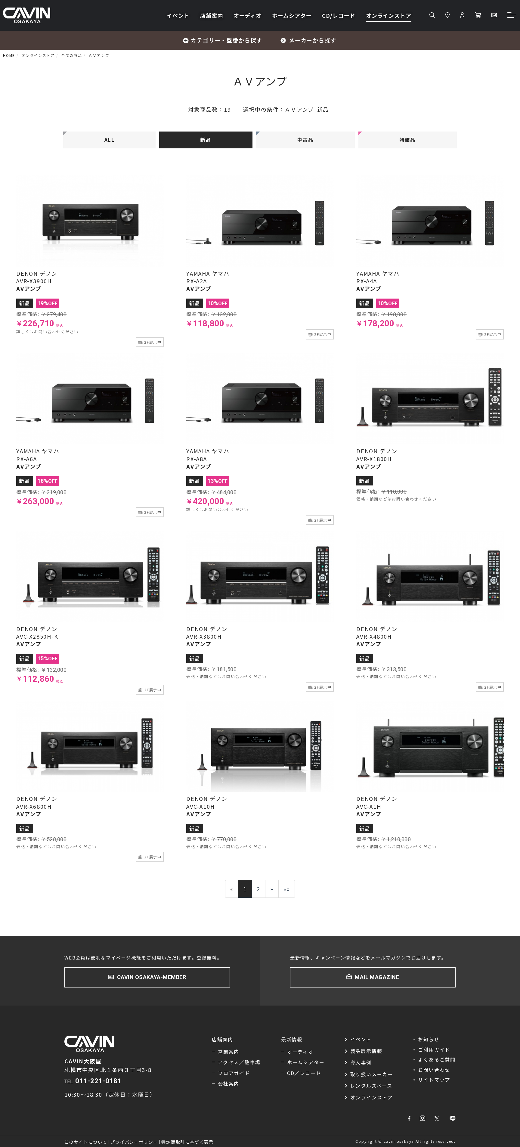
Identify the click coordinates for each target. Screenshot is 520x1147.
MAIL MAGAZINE (377, 977)
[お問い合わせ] (494, 15)
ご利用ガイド (434, 1049)
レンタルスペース (371, 1085)
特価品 (408, 139)
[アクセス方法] (447, 15)
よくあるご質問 (437, 1059)
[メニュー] (512, 15)
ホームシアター (291, 15)
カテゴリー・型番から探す (226, 40)
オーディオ (248, 15)
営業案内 (228, 1051)
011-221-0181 (98, 1081)
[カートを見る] (478, 15)
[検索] (432, 15)
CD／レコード (304, 1073)
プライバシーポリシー (134, 1142)
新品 (205, 139)
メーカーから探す (312, 40)
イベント (178, 15)
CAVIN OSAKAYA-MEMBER (151, 977)
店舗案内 (211, 15)
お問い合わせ (434, 1069)
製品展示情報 (366, 1051)
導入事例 (361, 1062)
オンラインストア (388, 15)
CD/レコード (338, 15)
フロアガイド (234, 1073)
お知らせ (428, 1039)
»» (286, 889)
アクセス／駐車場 (239, 1062)
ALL (109, 139)
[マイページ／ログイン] (462, 15)
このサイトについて (85, 1142)
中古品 (305, 139)
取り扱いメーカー (371, 1074)
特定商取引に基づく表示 (187, 1142)
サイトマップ (434, 1079)
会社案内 (228, 1083)
